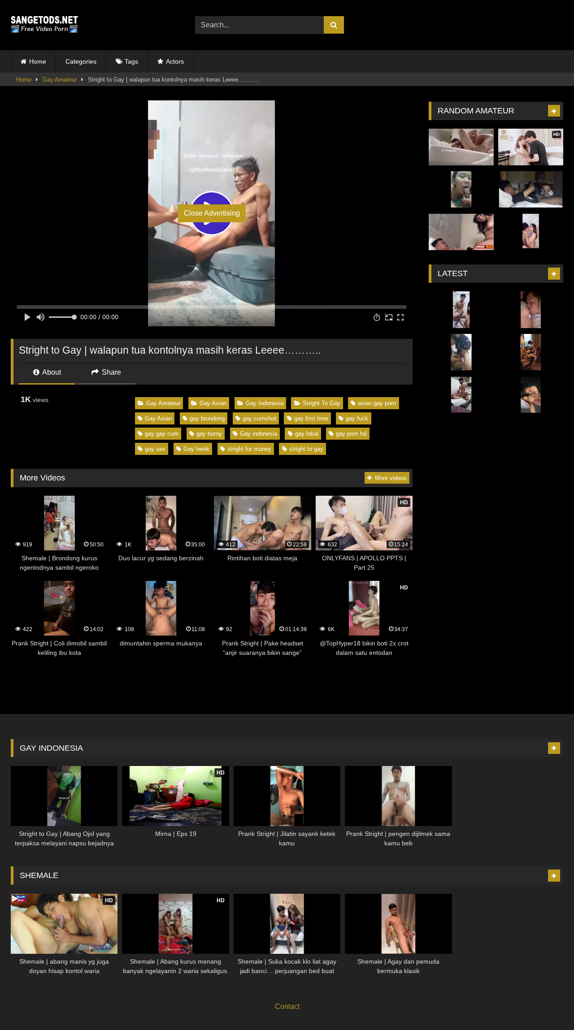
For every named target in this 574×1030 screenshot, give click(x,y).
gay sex (155, 449)
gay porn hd (351, 433)
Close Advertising (212, 213)
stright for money (249, 449)
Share (110, 372)
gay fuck (357, 418)
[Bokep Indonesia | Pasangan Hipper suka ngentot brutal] (530, 352)
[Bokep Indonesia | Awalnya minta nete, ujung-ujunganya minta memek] (530, 309)
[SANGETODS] (44, 25)
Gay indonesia (258, 433)
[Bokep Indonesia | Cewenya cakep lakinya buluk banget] (530, 189)
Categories (80, 61)
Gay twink (196, 449)
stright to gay (306, 449)
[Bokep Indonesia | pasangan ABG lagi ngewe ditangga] (461, 352)
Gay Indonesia (264, 403)
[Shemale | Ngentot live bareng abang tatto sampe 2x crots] (461, 309)
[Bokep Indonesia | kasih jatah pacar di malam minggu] (461, 395)
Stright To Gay (321, 403)
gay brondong (207, 418)
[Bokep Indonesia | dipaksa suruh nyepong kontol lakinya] (461, 189)
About (51, 372)
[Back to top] (546, 1003)
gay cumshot (259, 418)
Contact (287, 1006)
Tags (131, 61)
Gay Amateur (60, 79)
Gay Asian (213, 403)
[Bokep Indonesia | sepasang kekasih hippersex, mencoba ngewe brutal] (530, 232)
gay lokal (306, 433)
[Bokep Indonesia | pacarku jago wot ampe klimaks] (461, 232)
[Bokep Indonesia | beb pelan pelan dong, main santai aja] (530, 395)
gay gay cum (161, 433)
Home (37, 61)
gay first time (311, 418)
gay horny (209, 433)
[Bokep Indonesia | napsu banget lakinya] (461, 147)
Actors (175, 61)
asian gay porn (377, 403)
